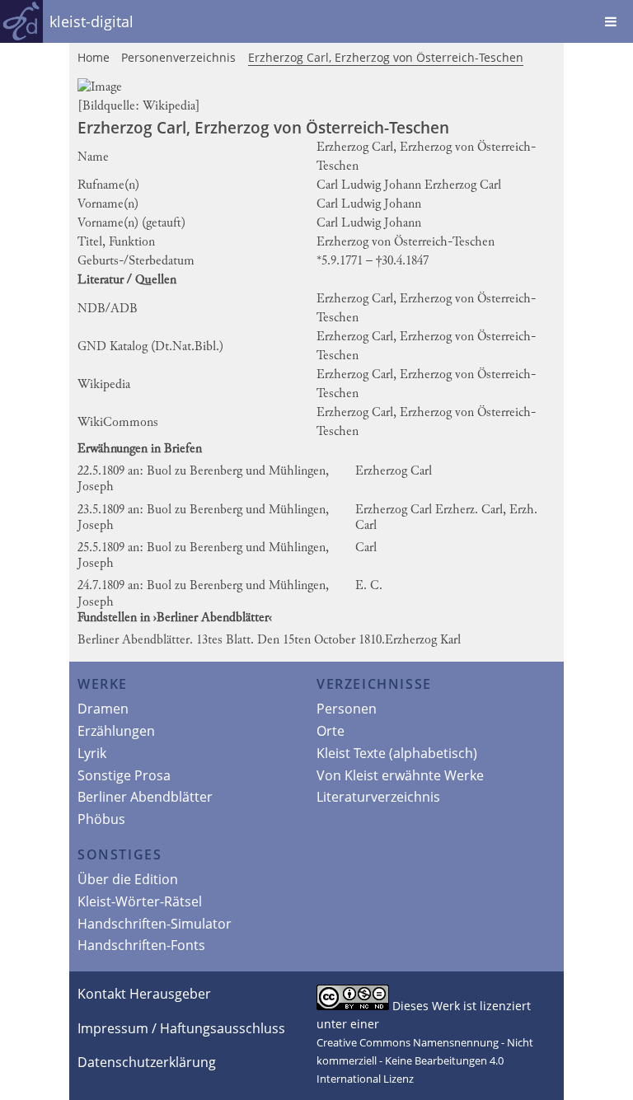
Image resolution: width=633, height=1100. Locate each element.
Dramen (103, 709)
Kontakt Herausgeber (144, 994)
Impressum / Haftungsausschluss (181, 1028)
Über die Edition (127, 879)
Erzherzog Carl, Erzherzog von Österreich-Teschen (385, 57)
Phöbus (101, 819)
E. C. (368, 585)
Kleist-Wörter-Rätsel (139, 901)
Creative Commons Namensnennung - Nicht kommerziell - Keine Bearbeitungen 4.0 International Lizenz (424, 1060)
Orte (330, 731)
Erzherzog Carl (393, 471)
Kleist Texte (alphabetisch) (396, 753)
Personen (346, 709)
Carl (366, 548)
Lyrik (91, 753)
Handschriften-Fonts (141, 945)
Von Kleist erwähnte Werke (400, 775)
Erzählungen (116, 731)
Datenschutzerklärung (146, 1062)
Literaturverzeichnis (378, 797)
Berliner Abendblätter (145, 797)
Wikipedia (169, 106)
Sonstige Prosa (124, 775)
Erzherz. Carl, (470, 510)
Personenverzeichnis (178, 57)
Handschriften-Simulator (154, 924)
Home (93, 57)
